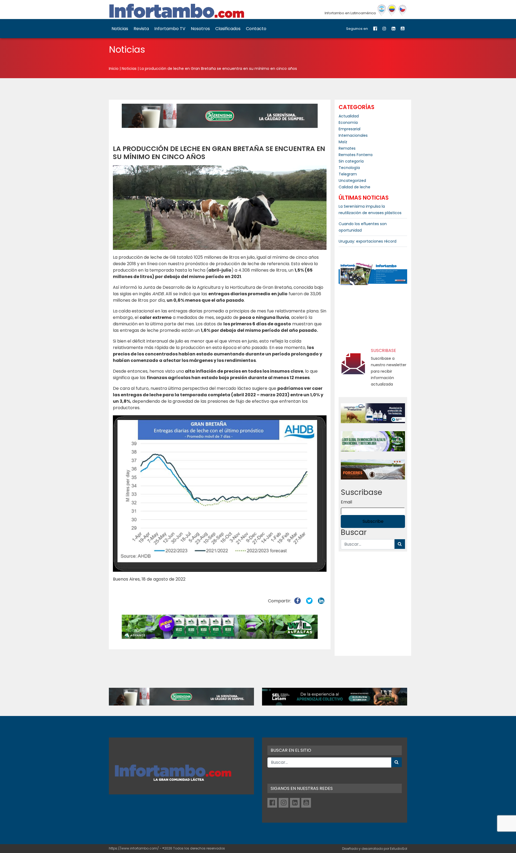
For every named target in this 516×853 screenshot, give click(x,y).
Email (346, 502)
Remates (347, 148)
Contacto (256, 29)
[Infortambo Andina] (392, 10)
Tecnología (349, 167)
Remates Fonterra (355, 154)
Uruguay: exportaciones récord (367, 241)
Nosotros (200, 29)
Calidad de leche (354, 187)
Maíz (343, 142)
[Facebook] (375, 28)
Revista (141, 29)
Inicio (114, 68)
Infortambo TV (169, 29)
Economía (348, 122)
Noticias (120, 29)
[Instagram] (384, 28)
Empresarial (349, 129)
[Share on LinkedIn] (321, 601)
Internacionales (353, 135)
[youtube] (402, 28)
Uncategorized (352, 180)
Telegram (348, 174)
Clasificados (228, 29)
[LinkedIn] (393, 28)
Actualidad (349, 116)
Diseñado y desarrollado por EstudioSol (374, 848)
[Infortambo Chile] (402, 10)
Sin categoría (351, 161)
